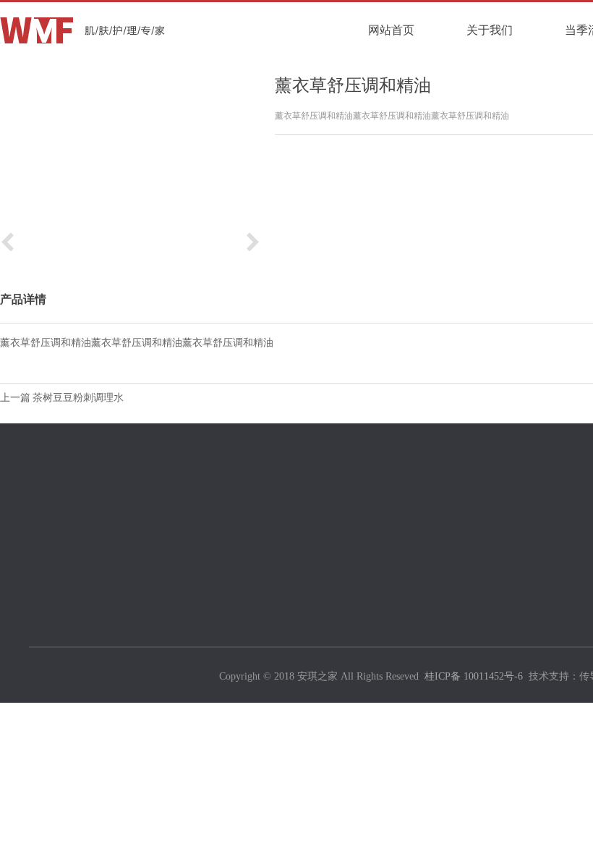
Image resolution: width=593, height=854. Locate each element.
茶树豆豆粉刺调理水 (78, 397)
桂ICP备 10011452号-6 (474, 676)
